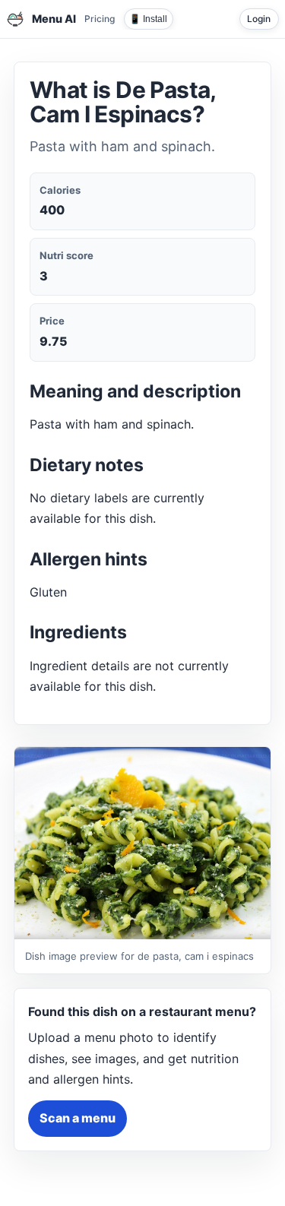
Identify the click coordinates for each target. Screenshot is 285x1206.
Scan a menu (78, 1117)
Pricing (99, 18)
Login (259, 18)
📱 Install (148, 19)
